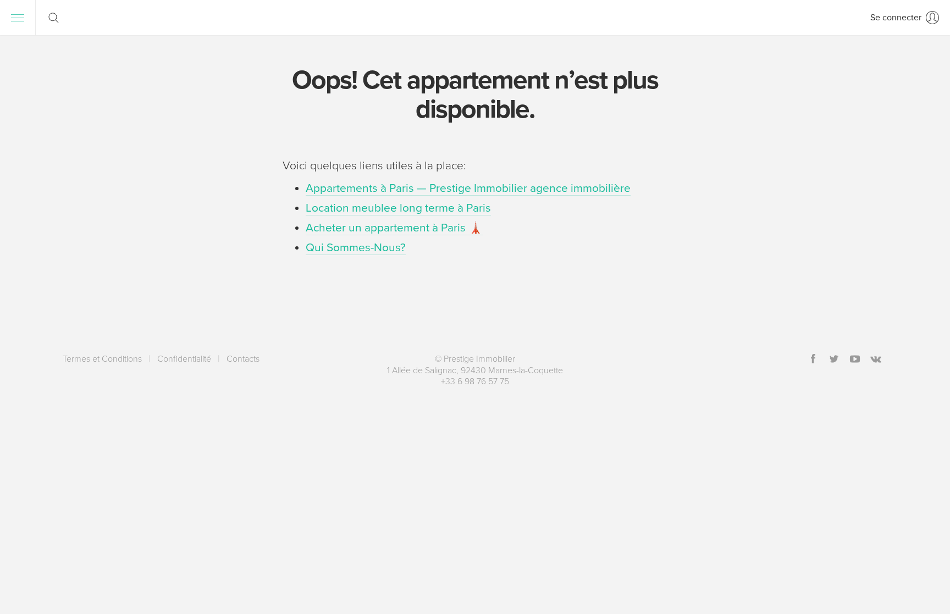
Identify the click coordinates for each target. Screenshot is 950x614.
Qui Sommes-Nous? (356, 248)
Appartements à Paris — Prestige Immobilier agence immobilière (468, 188)
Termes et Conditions (102, 358)
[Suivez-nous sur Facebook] (813, 360)
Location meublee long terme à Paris (398, 208)
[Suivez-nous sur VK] (875, 360)
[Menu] (17, 17)
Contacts (243, 358)
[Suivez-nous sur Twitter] (834, 360)
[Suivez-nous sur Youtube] (854, 360)
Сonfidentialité (184, 358)
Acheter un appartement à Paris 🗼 (394, 228)
